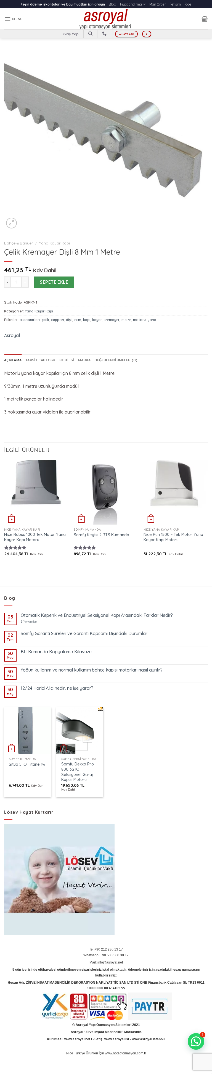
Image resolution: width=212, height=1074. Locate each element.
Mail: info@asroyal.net (106, 962)
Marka (84, 360)
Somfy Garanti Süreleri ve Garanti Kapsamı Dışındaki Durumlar (84, 633)
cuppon (57, 319)
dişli (69, 319)
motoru (139, 319)
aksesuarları (30, 319)
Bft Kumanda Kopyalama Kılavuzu (56, 651)
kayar (97, 319)
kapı (86, 319)
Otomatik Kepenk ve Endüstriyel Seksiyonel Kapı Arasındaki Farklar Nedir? (97, 615)
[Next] (207, 513)
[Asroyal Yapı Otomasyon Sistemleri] (106, 18)
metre (126, 319)
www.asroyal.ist (116, 1039)
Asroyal (12, 335)
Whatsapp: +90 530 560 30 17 (106, 955)
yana (152, 319)
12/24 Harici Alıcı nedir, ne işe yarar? (57, 688)
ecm (77, 319)
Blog (112, 4)
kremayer (112, 319)
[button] (196, 1041)
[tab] (13, 359)
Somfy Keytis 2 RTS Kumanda (101, 534)
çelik (45, 319)
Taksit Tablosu (40, 360)
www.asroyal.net (77, 1039)
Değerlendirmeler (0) (115, 360)
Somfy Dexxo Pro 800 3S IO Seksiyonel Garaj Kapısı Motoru (77, 772)
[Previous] (4, 513)
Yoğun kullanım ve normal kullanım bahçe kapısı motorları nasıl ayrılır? (92, 670)
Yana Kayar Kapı (54, 243)
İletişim (175, 4)
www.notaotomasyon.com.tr (125, 1053)
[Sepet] (205, 19)
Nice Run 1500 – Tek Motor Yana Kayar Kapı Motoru (173, 537)
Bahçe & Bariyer (18, 243)
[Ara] (90, 33)
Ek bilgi (66, 360)
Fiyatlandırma (131, 4)
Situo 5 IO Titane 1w (27, 764)
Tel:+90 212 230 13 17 (106, 949)
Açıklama (13, 360)
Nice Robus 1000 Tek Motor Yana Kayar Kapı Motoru (35, 537)
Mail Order (157, 4)
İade (188, 4)
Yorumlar (29, 621)
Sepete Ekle (54, 282)
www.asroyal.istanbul (148, 1039)
